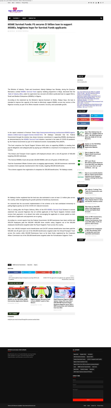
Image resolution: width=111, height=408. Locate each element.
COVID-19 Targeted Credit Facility (94, 359)
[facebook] (102, 2)
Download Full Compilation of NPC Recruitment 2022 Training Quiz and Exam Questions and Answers (93, 231)
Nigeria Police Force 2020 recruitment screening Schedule (86, 364)
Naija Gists (29, 264)
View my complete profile (82, 82)
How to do (94, 366)
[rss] (91, 2)
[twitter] (89, 2)
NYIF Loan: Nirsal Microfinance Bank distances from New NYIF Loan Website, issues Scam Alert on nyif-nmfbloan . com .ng (89, 106)
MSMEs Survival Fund (28, 92)
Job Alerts (90, 354)
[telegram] (98, 2)
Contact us (18, 2)
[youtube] (96, 2)
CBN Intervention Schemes (79, 356)
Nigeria (12, 21)
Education (92, 369)
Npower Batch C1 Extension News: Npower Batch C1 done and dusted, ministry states (94, 199)
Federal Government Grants (79, 359)
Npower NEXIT (90, 356)
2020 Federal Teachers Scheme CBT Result (83, 371)
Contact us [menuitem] (32, 18)
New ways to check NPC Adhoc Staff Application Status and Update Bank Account (92, 209)
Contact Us (93, 405)
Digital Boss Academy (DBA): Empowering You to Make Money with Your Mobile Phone (88, 96)
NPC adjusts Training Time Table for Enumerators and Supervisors (93, 191)
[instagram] (101, 2)
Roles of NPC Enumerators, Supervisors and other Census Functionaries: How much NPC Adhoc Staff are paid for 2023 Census (93, 220)
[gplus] (93, 2)
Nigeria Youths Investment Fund (80, 361)
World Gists (76, 369)
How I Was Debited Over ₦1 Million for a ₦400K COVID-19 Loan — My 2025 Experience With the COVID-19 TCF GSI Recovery (88, 93)
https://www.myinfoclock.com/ (29, 405)
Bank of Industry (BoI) (15, 94)
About (13, 2)
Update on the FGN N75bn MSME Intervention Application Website (18, 300)
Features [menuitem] (16, 18)
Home (9, 2)
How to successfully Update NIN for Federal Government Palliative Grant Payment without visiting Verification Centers (94, 176)
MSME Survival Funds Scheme (19, 264)
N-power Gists (83, 354)
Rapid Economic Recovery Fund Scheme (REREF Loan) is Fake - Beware (40, 301)
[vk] (83, 123)
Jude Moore (12, 31)
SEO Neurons (15, 405)
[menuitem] (10, 18)
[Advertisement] (41, 76)
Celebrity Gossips (84, 369)
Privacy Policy (25, 2)
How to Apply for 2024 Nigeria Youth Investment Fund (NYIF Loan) (93, 154)
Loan (75, 366)
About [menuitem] (24, 18)
